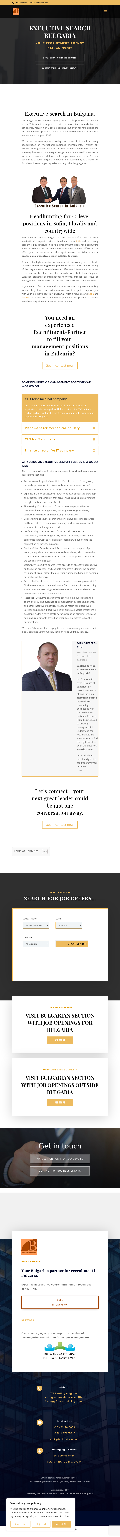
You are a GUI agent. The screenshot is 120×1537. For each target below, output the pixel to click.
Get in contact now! (60, 365)
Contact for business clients (60, 1170)
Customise (20, 1524)
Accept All (61, 1524)
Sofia (78, 241)
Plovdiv (25, 297)
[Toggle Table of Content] (43, 851)
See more (60, 1040)
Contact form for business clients (60, 68)
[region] (40, 1514)
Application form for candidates (60, 58)
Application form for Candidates (60, 1158)
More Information (60, 1302)
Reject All (41, 1524)
